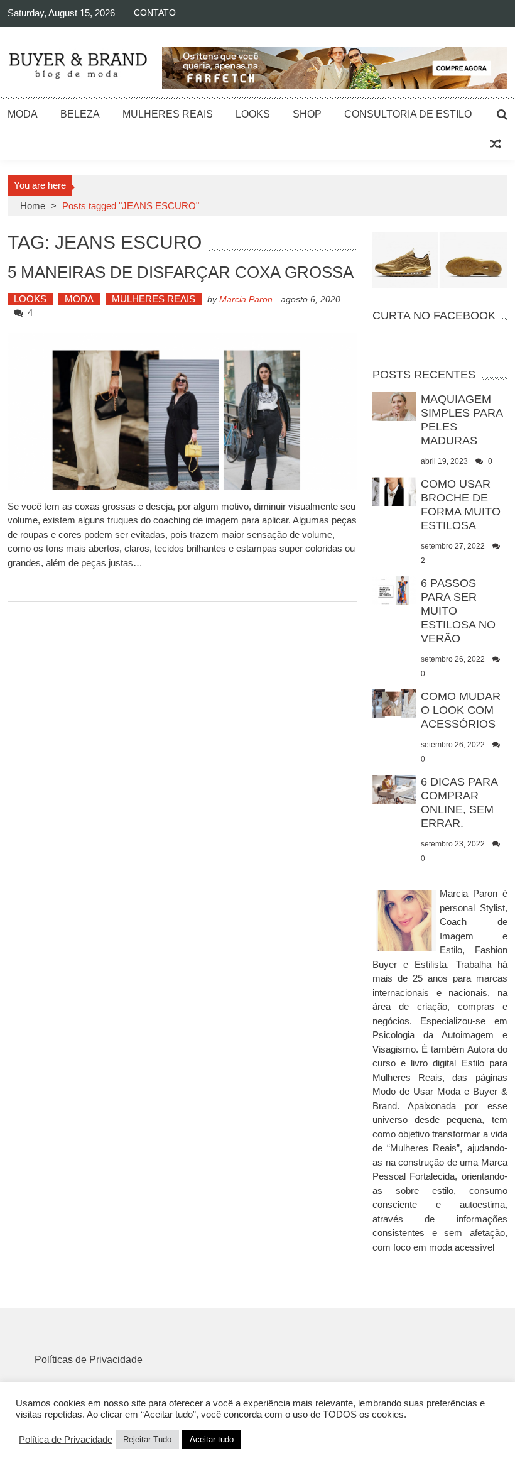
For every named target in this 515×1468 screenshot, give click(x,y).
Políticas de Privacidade (89, 1359)
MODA (23, 114)
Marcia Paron (246, 299)
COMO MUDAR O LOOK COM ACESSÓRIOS (461, 710)
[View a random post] (495, 144)
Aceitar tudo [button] (212, 1439)
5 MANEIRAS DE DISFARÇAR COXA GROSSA (181, 272)
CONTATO (155, 12)
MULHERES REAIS (167, 114)
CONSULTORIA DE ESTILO (408, 114)
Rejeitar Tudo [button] (147, 1439)
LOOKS (253, 114)
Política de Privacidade (65, 1440)
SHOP (307, 114)
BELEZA (80, 114)
